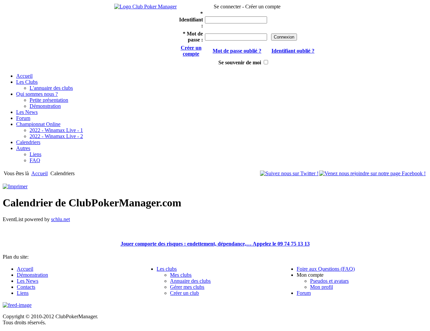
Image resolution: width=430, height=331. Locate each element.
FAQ (35, 160)
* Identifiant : (191, 19)
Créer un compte (191, 51)
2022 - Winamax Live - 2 (56, 136)
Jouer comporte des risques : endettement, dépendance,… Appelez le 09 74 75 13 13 (215, 244)
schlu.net (60, 219)
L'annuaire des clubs (51, 88)
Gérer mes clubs (187, 287)
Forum (304, 293)
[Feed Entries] (17, 305)
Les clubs (167, 269)
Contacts (26, 287)
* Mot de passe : (193, 37)
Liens (35, 154)
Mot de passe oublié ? (237, 51)
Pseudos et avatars (329, 281)
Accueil (39, 173)
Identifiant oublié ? (292, 51)
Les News (27, 281)
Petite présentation (49, 100)
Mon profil (321, 287)
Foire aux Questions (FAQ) (326, 269)
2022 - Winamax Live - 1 (56, 130)
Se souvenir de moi (239, 62)
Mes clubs (180, 275)
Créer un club (184, 293)
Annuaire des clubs (190, 281)
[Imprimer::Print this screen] (15, 186)
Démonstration (45, 106)
